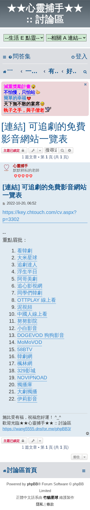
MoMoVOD (29, 342)
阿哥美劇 (27, 279)
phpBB (32, 484)
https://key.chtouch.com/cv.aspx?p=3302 (39, 215)
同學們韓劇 (29, 293)
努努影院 (27, 321)
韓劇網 (24, 356)
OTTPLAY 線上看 (36, 300)
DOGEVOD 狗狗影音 (40, 335)
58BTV (24, 349)
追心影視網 (29, 286)
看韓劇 (24, 250)
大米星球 (27, 257)
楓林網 (24, 363)
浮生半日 (27, 271)
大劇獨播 (27, 391)
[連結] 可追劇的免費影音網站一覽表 (43, 132)
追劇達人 (27, 264)
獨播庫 (24, 384)
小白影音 (27, 328)
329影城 (26, 370)
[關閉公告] (85, 84)
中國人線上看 (32, 314)
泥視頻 (24, 307)
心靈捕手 (20, 166)
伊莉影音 (27, 399)
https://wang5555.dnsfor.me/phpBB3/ (36, 428)
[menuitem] (19, 56)
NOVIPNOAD (32, 377)
